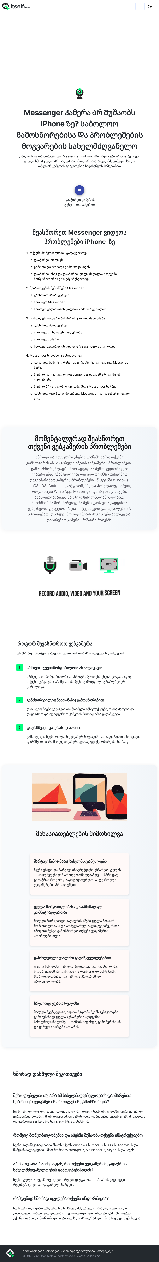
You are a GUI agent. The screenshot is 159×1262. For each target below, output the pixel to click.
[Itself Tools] (79, 581)
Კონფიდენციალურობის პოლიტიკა (87, 1251)
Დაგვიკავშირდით (88, 1255)
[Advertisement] (79, 43)
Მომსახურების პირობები (41, 1251)
